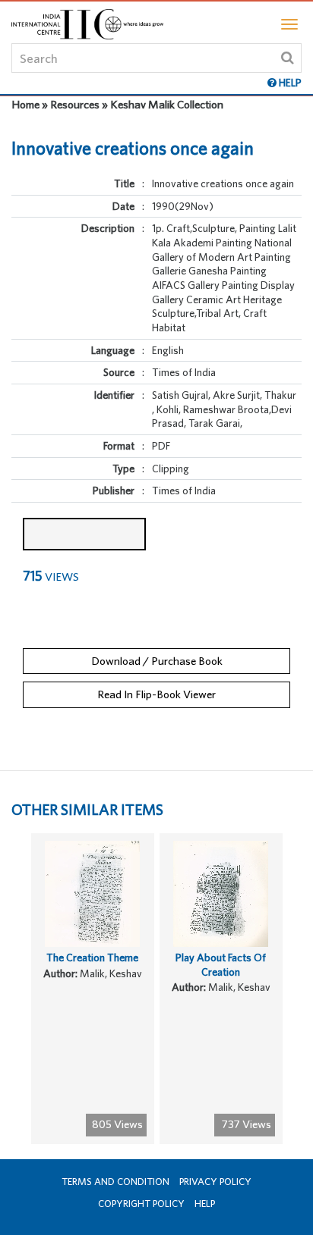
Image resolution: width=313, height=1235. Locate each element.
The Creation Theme (92, 957)
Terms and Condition (115, 1181)
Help (204, 1203)
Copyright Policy (141, 1203)
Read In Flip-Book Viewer (156, 694)
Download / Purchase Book (157, 660)
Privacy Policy (215, 1181)
